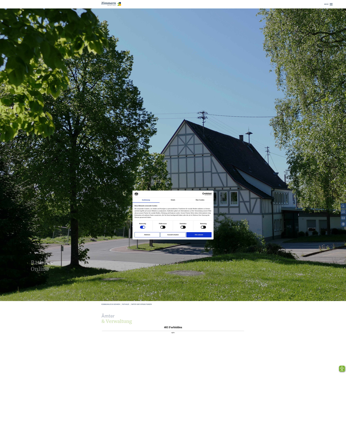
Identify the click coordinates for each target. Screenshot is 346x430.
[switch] (162, 227)
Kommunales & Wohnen (110, 304)
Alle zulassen (199, 234)
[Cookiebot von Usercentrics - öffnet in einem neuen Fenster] (204, 194)
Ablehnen (147, 234)
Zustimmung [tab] (146, 200)
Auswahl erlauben (173, 234)
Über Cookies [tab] (200, 200)
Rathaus (125, 304)
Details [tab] (173, 200)
